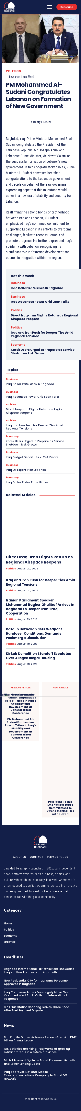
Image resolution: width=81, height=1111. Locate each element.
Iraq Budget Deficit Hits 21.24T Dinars (32, 457)
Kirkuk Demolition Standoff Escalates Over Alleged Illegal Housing (38, 655)
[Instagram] (40, 1105)
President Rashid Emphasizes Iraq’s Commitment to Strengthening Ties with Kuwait (60, 808)
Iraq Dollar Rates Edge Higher (27, 482)
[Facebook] (31, 1105)
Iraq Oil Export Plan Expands (26, 470)
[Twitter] (50, 1105)
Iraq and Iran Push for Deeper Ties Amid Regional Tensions (42, 334)
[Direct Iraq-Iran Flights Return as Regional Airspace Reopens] (40, 526)
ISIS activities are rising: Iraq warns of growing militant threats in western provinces (37, 1050)
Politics (13, 71)
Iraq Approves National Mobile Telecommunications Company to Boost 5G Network (35, 1075)
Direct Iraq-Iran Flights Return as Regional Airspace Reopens (44, 317)
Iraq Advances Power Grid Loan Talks (40, 302)
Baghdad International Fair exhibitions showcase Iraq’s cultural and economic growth (39, 970)
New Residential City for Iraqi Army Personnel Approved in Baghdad (36, 982)
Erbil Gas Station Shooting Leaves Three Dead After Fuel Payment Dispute (36, 1008)
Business (18, 282)
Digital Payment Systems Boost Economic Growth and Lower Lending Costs (39, 1062)
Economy (18, 344)
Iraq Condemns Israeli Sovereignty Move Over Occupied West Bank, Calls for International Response (37, 995)
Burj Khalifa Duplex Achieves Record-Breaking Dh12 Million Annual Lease (40, 1039)
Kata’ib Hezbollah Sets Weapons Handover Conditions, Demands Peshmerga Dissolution (34, 633)
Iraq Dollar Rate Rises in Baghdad (37, 288)
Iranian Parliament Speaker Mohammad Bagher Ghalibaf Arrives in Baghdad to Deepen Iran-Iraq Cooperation (40, 607)
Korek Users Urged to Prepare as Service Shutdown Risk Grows (43, 351)
